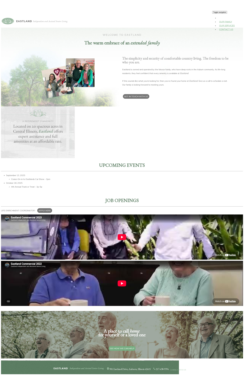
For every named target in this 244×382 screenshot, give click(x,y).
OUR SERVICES (227, 25)
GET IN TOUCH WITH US (136, 96)
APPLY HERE (45, 210)
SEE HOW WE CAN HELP (122, 348)
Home (222, 18)
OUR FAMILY (225, 21)
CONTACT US (226, 29)
